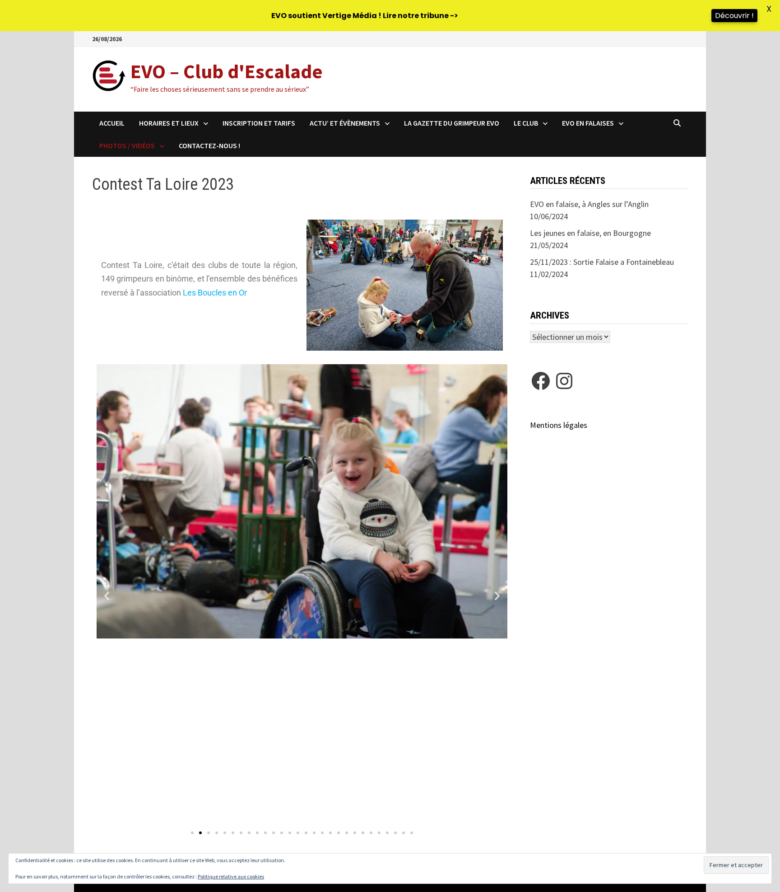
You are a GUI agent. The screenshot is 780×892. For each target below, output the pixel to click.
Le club (526, 122)
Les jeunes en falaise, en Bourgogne (590, 233)
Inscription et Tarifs (259, 122)
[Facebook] (541, 381)
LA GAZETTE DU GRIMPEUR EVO (451, 122)
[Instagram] (564, 381)
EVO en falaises (588, 122)
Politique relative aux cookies (231, 876)
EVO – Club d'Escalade (226, 71)
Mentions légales (558, 425)
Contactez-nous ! (209, 145)
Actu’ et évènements (345, 122)
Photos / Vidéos (127, 145)
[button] (106, 595)
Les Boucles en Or (216, 292)
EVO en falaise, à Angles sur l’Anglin (589, 204)
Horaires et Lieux (169, 122)
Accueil (112, 122)
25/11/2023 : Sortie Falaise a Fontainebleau (602, 262)
